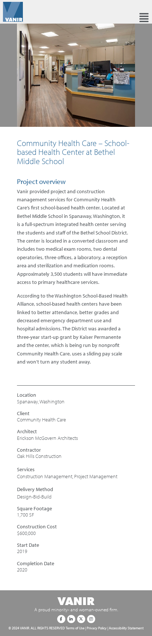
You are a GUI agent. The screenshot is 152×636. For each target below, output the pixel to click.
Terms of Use (75, 628)
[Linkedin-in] (71, 619)
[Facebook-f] (61, 619)
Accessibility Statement (126, 628)
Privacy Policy (97, 628)
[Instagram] (91, 619)
